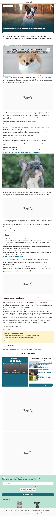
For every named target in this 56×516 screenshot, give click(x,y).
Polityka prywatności (32, 510)
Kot (30, 489)
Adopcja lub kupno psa (18, 33)
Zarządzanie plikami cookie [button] (23, 513)
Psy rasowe (26, 33)
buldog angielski (34, 79)
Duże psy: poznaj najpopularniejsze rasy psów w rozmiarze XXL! (45, 372)
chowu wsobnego (13, 194)
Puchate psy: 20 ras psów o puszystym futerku (44, 378)
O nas (8, 510)
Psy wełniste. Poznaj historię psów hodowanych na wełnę (19, 337)
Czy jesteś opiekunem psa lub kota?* (28, 486)
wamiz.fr (9, 329)
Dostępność (38, 513)
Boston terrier (42, 79)
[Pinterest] (19, 361)
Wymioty (7, 234)
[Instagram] (17, 361)
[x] (14, 361)
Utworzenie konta (28, 494)
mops (46, 79)
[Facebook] (11, 361)
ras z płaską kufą (21, 191)
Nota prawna (45, 510)
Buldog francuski (7, 75)
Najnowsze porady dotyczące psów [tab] (46, 359)
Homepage (7, 33)
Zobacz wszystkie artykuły (40, 385)
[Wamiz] (30, 1)
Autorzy (14, 510)
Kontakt (21, 510)
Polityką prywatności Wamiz (35, 498)
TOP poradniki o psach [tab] (34, 359)
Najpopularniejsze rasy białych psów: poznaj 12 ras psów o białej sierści (44, 366)
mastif (24, 80)
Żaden (34, 489)
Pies (24, 489)
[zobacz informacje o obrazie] (52, 6)
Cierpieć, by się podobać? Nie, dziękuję (25, 117)
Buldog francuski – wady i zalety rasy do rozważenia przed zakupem (22, 335)
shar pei (20, 80)
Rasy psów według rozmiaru (43, 369)
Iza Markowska (25, 30)
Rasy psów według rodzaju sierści (44, 362)
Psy (11, 33)
